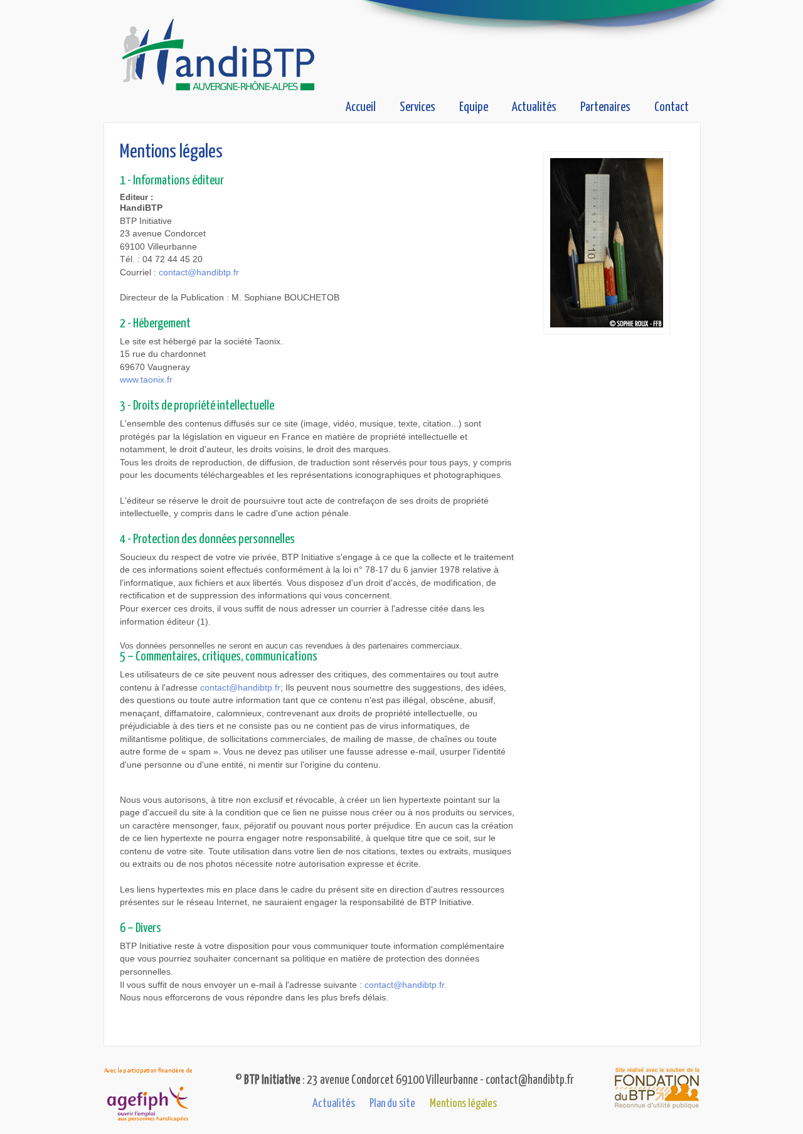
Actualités (534, 107)
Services (417, 107)
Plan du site (392, 1104)
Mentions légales (463, 1104)
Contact (671, 107)
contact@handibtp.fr (199, 272)
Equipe (473, 107)
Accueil (361, 107)
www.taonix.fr (146, 379)
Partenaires (605, 107)
